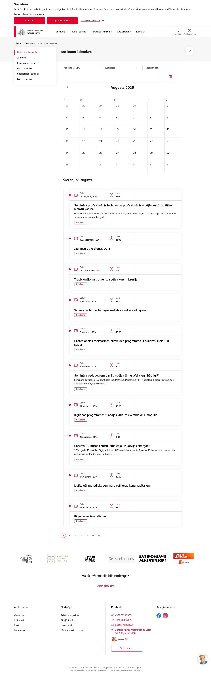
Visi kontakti (126, 648)
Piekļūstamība (68, 620)
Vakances (19, 615)
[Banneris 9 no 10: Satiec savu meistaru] (152, 558)
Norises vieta (152, 67)
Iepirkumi (19, 620)
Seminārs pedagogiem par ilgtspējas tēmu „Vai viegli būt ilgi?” (116, 375)
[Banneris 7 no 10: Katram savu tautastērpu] (90, 558)
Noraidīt (29, 20)
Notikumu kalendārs (27, 52)
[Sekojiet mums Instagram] (165, 615)
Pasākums (80, 222)
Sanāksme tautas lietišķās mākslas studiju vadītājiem (110, 310)
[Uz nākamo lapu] (105, 535)
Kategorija (110, 67)
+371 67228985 (123, 615)
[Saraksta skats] (177, 77)
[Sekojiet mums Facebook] (158, 615)
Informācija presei (26, 63)
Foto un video (24, 68)
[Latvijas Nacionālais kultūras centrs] (32, 32)
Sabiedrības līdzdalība (28, 73)
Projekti (18, 625)
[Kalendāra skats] (170, 77)
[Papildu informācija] (126, 639)
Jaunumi (21, 57)
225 (99, 535)
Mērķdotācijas (24, 79)
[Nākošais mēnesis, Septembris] (177, 87)
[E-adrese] (117, 639)
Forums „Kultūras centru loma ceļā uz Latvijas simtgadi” (112, 446)
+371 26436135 (123, 620)
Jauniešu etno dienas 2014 (92, 249)
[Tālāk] (190, 559)
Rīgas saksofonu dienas (90, 516)
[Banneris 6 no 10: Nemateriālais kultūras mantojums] (58, 558)
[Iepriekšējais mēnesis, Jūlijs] (67, 87)
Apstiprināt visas (62, 20)
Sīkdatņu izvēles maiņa (72, 630)
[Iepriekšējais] (21, 559)
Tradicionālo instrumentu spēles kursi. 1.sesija (105, 279)
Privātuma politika (70, 615)
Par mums (19, 630)
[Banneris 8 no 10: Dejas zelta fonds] (121, 558)
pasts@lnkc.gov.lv (124, 624)
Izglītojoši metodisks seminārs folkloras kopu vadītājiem (112, 485)
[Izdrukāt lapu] (189, 51)
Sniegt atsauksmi (105, 585)
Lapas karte (67, 625)
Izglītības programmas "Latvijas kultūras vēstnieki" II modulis (115, 415)
